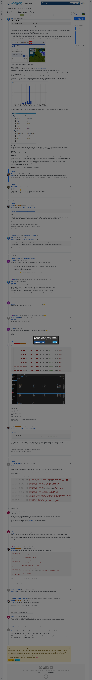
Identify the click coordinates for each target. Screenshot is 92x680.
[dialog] (46, 340)
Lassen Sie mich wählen (39, 342)
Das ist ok (55, 342)
